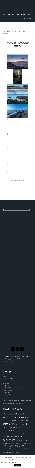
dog (27, 424)
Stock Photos (7, 390)
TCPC (9, 449)
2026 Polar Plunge (15, 417)
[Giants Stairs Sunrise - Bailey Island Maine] (17, 62)
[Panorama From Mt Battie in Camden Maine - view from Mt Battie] (17, 96)
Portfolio (8, 385)
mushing (21, 440)
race (4, 446)
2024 (10, 414)
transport (13, 449)
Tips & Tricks (9, 381)
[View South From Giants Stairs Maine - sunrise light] (17, 111)
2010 (7, 414)
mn (17, 439)
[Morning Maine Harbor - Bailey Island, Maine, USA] (17, 155)
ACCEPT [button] (17, 465)
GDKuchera (9, 430)
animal (26, 417)
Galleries (6, 383)
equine (12, 427)
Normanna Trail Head (8, 443)
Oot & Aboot (9, 378)
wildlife (14, 452)
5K (4, 413)
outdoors (21, 443)
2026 (15, 413)
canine (25, 420)
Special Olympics (23, 446)
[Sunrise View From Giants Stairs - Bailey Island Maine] (17, 126)
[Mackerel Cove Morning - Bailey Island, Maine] (17, 86)
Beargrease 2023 (15, 421)
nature (27, 440)
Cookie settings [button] (27, 462)
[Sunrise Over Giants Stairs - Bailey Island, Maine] (17, 76)
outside (26, 443)
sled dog (14, 446)
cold (29, 420)
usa (10, 452)
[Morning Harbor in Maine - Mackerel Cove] (17, 167)
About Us (6, 392)
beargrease (5, 420)
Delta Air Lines (21, 424)
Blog (4, 376)
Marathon (18, 436)
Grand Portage (19, 431)
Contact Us (6, 395)
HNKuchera (27, 431)
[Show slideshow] (17, 181)
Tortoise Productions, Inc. (17, 5)
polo (30, 443)
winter (19, 452)
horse (4, 434)
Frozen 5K (17, 427)
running (9, 446)
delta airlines (10, 423)
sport (5, 449)
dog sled (6, 427)
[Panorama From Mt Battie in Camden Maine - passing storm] (17, 175)
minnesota (9, 439)
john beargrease (12, 434)
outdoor (17, 443)
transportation (21, 449)
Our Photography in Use (13, 388)
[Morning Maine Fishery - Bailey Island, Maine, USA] (17, 140)
